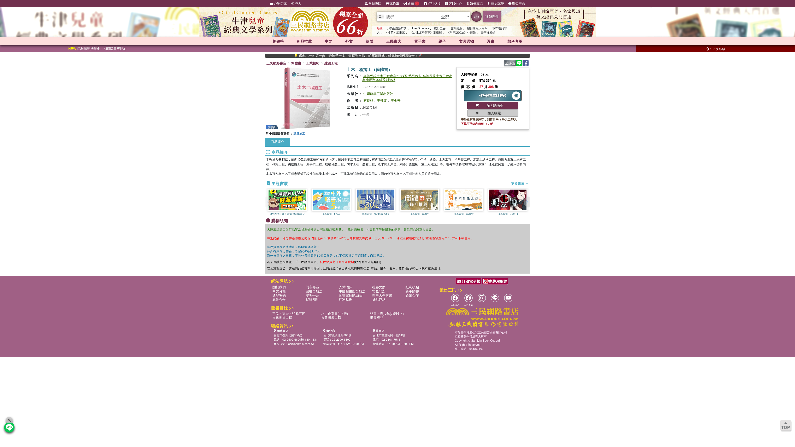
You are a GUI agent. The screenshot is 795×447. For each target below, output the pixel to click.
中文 (328, 41)
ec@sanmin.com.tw (301, 344)
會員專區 (375, 3)
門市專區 (312, 287)
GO (476, 16)
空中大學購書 (382, 295)
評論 (511, 63)
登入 (298, 3)
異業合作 (279, 299)
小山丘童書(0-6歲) (334, 313)
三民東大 (393, 41)
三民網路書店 (276, 63)
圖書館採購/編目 (351, 295)
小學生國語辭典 (396, 28)
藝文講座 (497, 3)
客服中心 (455, 3)
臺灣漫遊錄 (488, 32)
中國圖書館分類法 (352, 291)
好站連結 (378, 299)
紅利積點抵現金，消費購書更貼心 (97, 48)
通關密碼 (279, 295)
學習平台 (518, 3)
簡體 (369, 41)
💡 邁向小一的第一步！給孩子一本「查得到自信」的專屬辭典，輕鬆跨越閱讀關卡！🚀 (337, 56)
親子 (442, 41)
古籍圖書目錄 (282, 317)
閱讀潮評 (312, 299)
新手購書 (412, 291)
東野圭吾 (440, 28)
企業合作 (412, 295)
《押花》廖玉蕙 (395, 32)
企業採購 (280, 3)
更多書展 (518, 183)
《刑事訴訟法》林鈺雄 (461, 32)
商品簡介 (277, 141)
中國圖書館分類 (279, 133)
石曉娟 (368, 100)
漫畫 (490, 41)
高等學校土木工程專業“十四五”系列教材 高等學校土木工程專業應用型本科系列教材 (407, 77)
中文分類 (279, 291)
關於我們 (279, 287)
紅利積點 (412, 287)
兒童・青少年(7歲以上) (387, 313)
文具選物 (466, 41)
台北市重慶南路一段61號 (389, 335)
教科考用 (514, 41)
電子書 (419, 41)
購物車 (394, 3)
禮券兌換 (378, 287)
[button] (527, 202)
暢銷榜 (278, 41)
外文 (349, 41)
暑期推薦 (456, 28)
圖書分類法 (314, 291)
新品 (304, 41)
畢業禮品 (376, 317)
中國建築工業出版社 (378, 93)
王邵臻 (382, 100)
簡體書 (296, 63)
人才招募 (345, 287)
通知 (412, 3)
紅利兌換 (434, 3)
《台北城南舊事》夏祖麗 (426, 32)
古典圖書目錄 (331, 317)
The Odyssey (420, 28)
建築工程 (331, 63)
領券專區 (476, 3)
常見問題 (378, 291)
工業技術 (312, 63)
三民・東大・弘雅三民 (288, 313)
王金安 (396, 100)
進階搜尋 (492, 16)
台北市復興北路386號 (288, 335)
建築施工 (299, 133)
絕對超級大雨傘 (477, 28)
